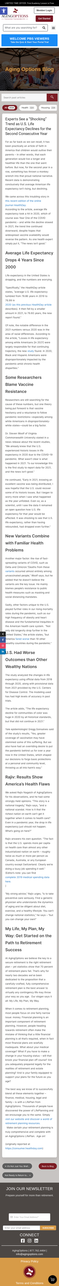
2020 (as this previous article (28, 304)
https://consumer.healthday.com (23, 1148)
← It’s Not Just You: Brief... (17, 1166)
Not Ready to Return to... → (18, 1175)
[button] (3, 11)
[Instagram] (29, 1241)
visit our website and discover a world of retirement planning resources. (28, 1121)
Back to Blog (48, 1166)
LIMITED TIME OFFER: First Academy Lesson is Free (29, 3)
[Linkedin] (36, 1241)
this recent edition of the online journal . (23, 203)
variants (9, 571)
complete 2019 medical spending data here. (27, 879)
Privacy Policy (29, 1261)
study (30, 351)
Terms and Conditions (29, 1283)
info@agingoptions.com (29, 1254)
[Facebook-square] (23, 1241)
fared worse (22, 638)
